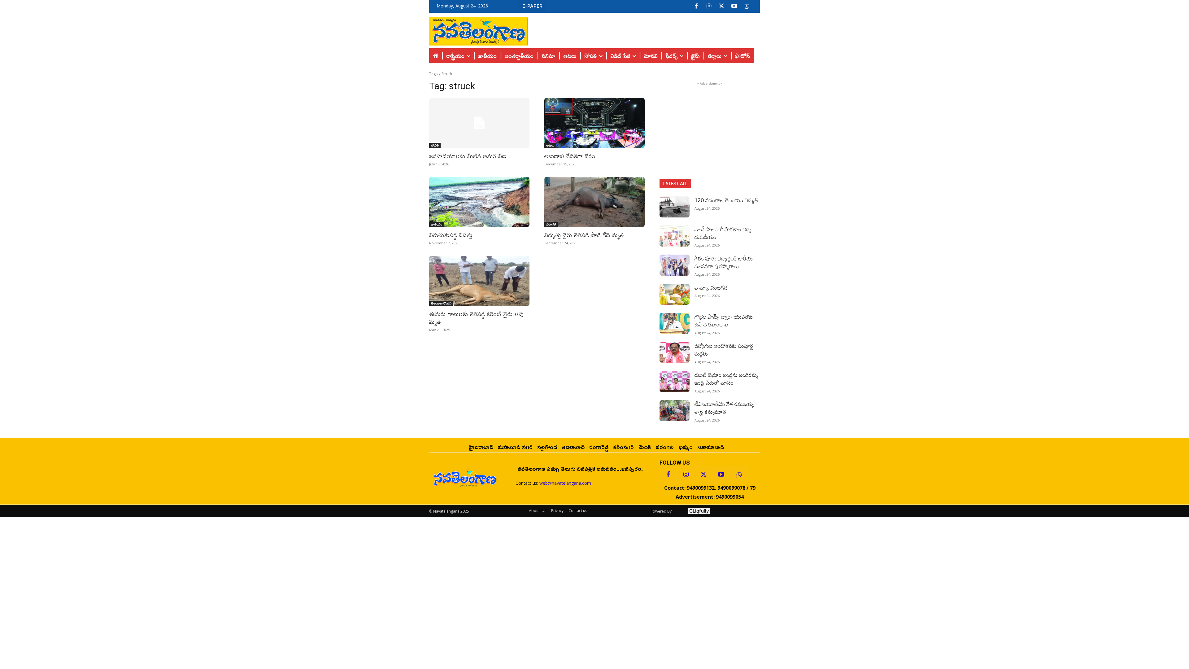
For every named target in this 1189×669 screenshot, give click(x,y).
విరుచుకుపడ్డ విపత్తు (451, 235)
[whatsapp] (746, 6)
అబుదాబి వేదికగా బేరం (569, 156)
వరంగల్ (551, 224)
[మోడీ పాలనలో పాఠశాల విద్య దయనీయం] (675, 236)
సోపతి (435, 145)
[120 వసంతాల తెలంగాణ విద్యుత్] (675, 206)
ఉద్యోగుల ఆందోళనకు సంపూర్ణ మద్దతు (724, 349)
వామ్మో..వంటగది (711, 287)
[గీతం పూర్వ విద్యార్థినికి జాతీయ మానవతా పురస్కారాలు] (675, 265)
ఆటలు (550, 145)
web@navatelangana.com (565, 483)
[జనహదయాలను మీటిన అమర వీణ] (479, 123)
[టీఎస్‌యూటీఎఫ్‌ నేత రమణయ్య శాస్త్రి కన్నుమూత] (675, 410)
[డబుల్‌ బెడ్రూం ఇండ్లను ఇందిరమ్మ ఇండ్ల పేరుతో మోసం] (675, 381)
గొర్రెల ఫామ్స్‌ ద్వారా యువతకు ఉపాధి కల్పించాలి (724, 320)
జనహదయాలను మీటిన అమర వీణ (467, 156)
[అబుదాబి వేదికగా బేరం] (594, 123)
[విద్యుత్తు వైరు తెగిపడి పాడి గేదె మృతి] (594, 202)
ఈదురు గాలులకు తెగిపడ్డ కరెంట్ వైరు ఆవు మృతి (476, 318)
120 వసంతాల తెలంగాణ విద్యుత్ (726, 200)
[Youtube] (734, 6)
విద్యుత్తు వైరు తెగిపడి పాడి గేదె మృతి (585, 235)
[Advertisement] (644, 30)
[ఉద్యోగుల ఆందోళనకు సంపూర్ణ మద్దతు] (675, 352)
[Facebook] (696, 6)
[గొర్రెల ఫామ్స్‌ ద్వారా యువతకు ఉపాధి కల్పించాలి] (675, 323)
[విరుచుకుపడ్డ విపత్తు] (479, 202)
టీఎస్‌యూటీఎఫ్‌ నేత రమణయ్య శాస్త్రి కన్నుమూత (724, 407)
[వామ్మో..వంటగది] (675, 294)
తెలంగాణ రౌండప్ (441, 303)
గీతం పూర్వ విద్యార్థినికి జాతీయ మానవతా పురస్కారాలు (724, 262)
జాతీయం (436, 224)
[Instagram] (708, 6)
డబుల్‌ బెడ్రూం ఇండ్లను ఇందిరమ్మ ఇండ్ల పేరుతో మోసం (726, 378)
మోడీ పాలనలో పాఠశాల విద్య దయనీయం (723, 233)
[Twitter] (721, 6)
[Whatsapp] (738, 474)
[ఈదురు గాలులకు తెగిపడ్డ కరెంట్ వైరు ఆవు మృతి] (479, 281)
